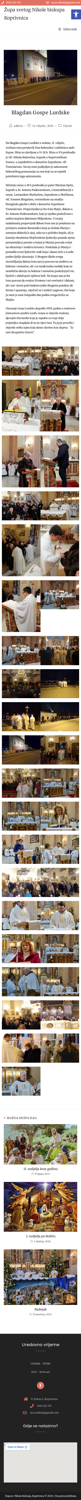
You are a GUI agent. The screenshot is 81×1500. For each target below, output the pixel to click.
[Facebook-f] (40, 1385)
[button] (76, 14)
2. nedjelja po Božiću (40, 1236)
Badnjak (40, 1309)
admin (18, 126)
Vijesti (67, 126)
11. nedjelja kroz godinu (41, 1169)
